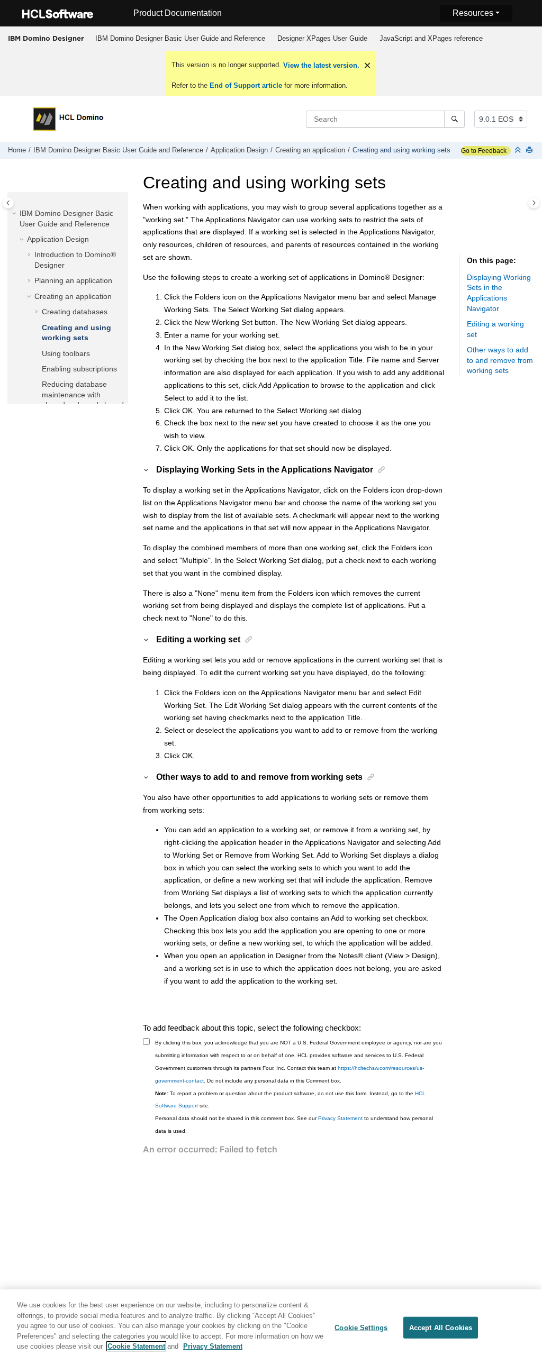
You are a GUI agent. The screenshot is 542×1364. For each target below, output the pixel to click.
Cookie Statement (136, 1346)
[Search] (454, 119)
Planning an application (73, 280)
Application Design (239, 150)
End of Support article (245, 85)
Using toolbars (66, 353)
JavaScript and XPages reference (431, 38)
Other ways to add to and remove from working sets (500, 360)
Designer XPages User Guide (322, 38)
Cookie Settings (361, 1327)
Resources (473, 12)
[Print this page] (530, 150)
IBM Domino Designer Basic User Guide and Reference (180, 38)
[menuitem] (180, 39)
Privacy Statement (340, 1118)
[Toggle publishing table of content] (8, 202)
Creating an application (310, 150)
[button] (15, 213)
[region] (271, 1326)
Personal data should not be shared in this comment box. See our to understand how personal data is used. (294, 1124)
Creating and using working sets (401, 150)
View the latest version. (320, 65)
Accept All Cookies (440, 1327)
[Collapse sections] (518, 150)
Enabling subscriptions (79, 369)
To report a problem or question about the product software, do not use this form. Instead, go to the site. (290, 1099)
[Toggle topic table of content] (533, 202)
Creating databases (74, 311)
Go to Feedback (484, 150)
